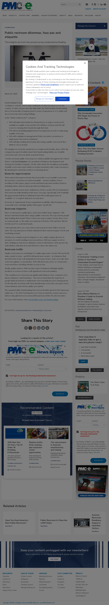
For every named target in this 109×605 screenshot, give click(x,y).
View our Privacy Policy (59, 92)
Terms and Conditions (49, 84)
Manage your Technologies (44, 99)
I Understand (62, 99)
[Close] (85, 63)
